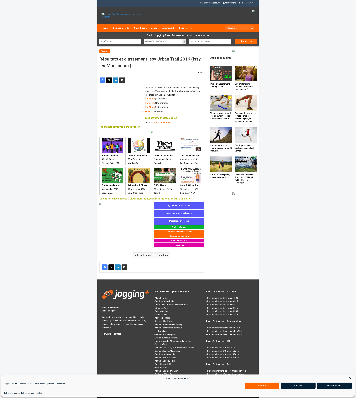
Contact (249, 3)
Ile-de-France (144, 255)
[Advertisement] (120, 104)
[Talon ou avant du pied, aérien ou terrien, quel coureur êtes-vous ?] (221, 102)
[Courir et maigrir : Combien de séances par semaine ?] (246, 73)
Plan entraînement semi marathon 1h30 (225, 334)
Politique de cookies (12, 393)
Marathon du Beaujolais (165, 334)
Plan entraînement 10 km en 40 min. (223, 358)
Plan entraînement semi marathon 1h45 (225, 331)
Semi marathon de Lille (165, 354)
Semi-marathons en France (179, 213)
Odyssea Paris (161, 344)
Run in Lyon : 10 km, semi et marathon (171, 305)
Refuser (298, 385)
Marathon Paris (162, 298)
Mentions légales (109, 311)
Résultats (104, 51)
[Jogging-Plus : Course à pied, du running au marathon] (126, 15)
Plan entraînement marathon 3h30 (222, 311)
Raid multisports (179, 240)
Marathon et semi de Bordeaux (168, 328)
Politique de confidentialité (31, 393)
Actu (105, 28)
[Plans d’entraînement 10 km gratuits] (221, 73)
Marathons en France (179, 221)
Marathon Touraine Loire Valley (168, 324)
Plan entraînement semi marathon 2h (223, 328)
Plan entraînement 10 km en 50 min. (223, 351)
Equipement (184, 28)
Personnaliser (334, 385)
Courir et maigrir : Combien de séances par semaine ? (244, 86)
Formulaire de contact (111, 334)
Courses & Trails (121, 28)
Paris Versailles (161, 311)
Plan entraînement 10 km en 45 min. (223, 354)
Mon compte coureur (234, 3)
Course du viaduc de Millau (166, 338)
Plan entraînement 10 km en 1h (221, 348)
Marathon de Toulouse (165, 361)
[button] (350, 378)
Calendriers (139, 28)
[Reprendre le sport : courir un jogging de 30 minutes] (221, 135)
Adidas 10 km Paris (163, 321)
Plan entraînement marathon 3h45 (222, 308)
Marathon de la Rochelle (165, 358)
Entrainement (167, 28)
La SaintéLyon (161, 331)
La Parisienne (161, 314)
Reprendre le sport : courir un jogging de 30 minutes (221, 148)
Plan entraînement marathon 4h (221, 305)
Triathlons (179, 245)
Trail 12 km (150, 107)
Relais (147, 111)
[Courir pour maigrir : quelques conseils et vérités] (246, 135)
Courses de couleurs (179, 236)
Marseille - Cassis (162, 318)
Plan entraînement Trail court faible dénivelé (226, 371)
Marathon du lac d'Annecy (166, 371)
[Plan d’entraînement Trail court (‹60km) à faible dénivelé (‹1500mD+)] (246, 164)
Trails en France (178, 227)
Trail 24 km (150, 103)
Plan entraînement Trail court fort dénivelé (225, 374)
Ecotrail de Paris (162, 367)
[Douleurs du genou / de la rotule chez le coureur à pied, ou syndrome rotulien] (246, 102)
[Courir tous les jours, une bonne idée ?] (221, 164)
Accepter (262, 385)
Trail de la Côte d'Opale (165, 374)
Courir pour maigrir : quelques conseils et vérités (244, 148)
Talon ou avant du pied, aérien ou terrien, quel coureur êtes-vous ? (220, 116)
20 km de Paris (161, 308)
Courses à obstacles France (179, 232)
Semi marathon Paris (164, 301)
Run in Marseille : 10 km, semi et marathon (173, 341)
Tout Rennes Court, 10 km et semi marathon (174, 348)
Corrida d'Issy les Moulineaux (167, 351)
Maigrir (154, 28)
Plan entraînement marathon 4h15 (222, 301)
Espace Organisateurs (210, 3)
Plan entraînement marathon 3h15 (222, 314)
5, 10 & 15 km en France (179, 205)
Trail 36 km (150, 98)
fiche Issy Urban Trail (160, 122)
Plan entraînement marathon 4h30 (222, 298)
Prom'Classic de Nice (164, 364)
